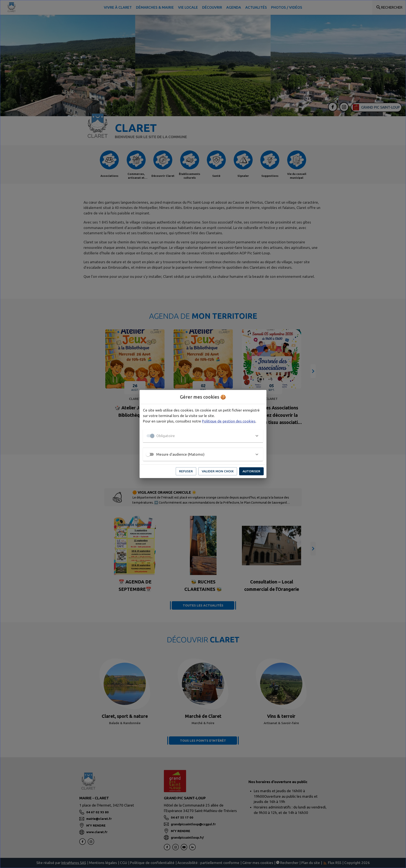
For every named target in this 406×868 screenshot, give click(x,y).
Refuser (186, 471)
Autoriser (251, 471)
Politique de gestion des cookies (228, 421)
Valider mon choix (218, 471)
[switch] (148, 454)
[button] (203, 435)
